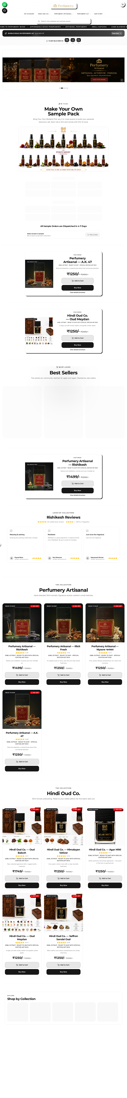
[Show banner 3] (64, 88)
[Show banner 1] (59, 88)
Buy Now (77, 288)
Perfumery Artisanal (63, 14)
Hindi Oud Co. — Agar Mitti (105, 849)
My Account (29, 14)
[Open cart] (122, 4)
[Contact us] (4, 10)
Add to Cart (79, 281)
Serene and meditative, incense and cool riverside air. (78, 471)
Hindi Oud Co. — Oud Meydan (77, 317)
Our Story (98, 14)
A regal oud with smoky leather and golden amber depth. (77, 325)
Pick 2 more (94, 235)
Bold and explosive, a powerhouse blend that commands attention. (77, 268)
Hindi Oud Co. (43, 14)
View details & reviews (77, 292)
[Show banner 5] (67, 88)
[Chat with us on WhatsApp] (4, 4)
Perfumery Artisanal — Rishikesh (77, 463)
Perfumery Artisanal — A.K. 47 (77, 260)
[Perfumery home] (63, 6)
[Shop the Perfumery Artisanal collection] (63, 70)
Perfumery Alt (83, 14)
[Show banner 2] (62, 88)
